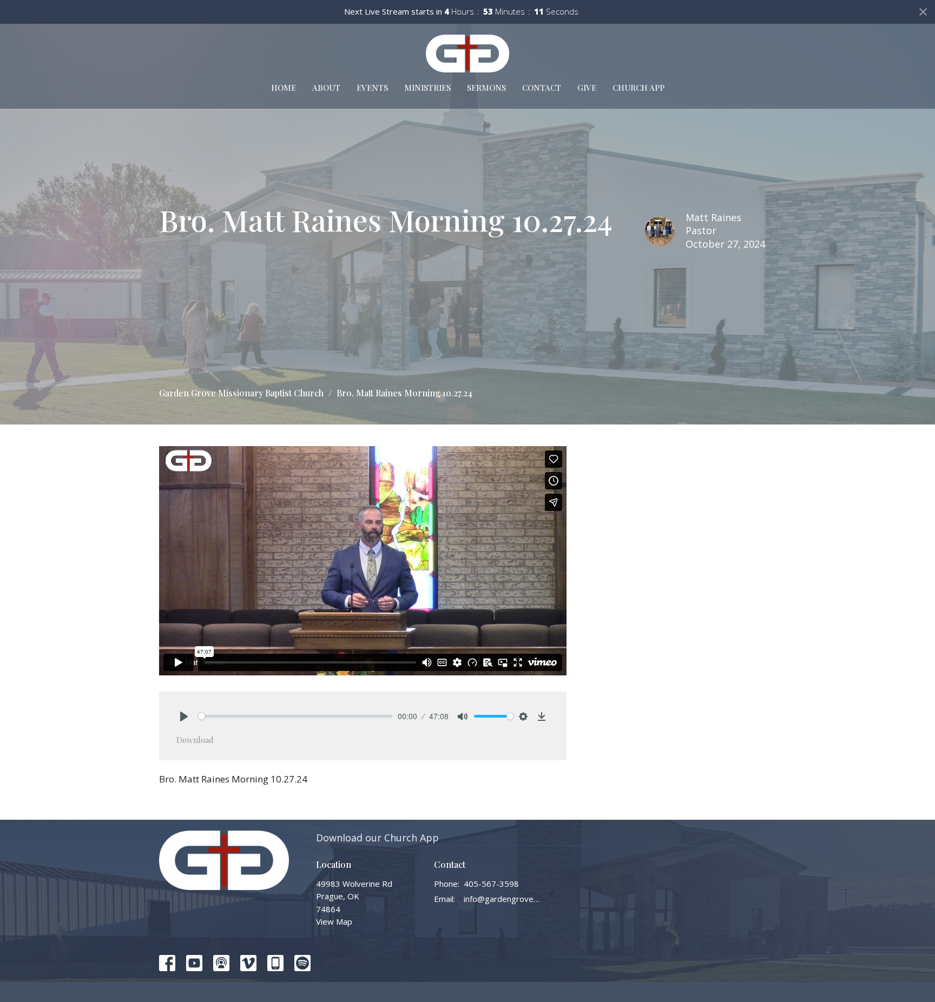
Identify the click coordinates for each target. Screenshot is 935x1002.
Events (372, 87)
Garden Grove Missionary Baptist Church (241, 393)
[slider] (295, 716)
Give (586, 87)
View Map (334, 921)
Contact (541, 87)
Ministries (427, 87)
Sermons (486, 87)
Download (195, 739)
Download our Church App (377, 837)
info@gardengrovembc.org (502, 898)
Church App (638, 87)
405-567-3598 (491, 883)
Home (283, 87)
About (326, 87)
